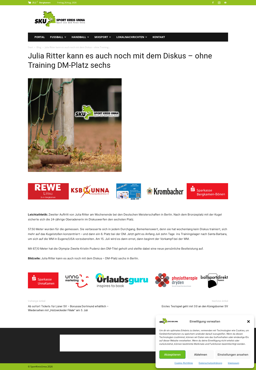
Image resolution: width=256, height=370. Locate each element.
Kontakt (159, 37)
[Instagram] (219, 2)
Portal (39, 37)
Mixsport (101, 37)
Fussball (56, 37)
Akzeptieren (172, 354)
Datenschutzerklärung (210, 363)
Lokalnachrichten (130, 37)
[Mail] (225, 2)
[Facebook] (213, 2)
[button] (248, 321)
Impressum (233, 363)
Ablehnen (200, 354)
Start (30, 47)
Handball (79, 37)
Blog (39, 47)
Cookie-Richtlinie (183, 363)
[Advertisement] (160, 18)
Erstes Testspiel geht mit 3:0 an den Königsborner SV (195, 306)
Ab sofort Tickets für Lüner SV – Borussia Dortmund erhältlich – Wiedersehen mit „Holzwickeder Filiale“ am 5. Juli (68, 308)
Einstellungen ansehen (233, 354)
